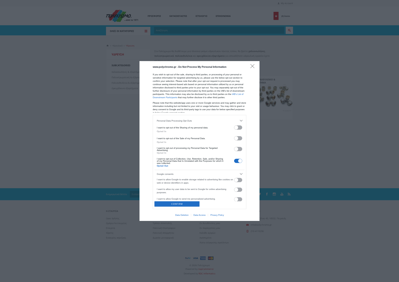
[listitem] (199, 120)
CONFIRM (177, 204)
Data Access (199, 215)
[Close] (253, 67)
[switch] (238, 127)
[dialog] (199, 141)
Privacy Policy (217, 215)
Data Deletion (182, 215)
